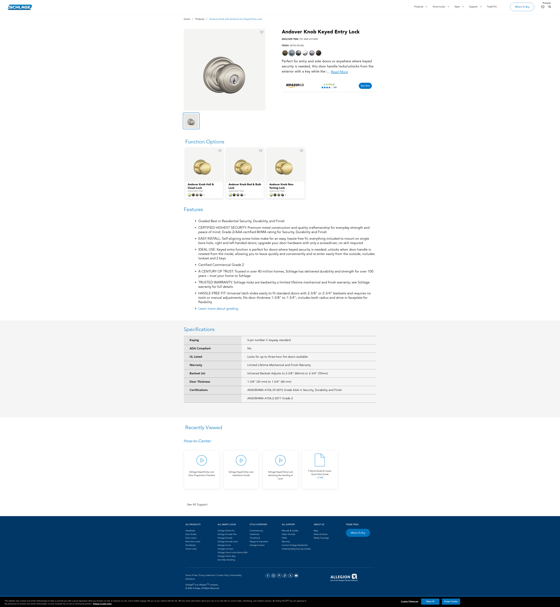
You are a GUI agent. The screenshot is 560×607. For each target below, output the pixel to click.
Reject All (430, 601)
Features (193, 209)
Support (473, 6)
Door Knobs (191, 534)
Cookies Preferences (409, 601)
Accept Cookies (451, 601)
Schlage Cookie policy (102, 603)
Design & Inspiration (259, 541)
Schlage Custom (257, 545)
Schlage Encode (225, 537)
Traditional (254, 534)
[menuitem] (201, 530)
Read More (339, 72)
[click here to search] (550, 7)
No (249, 348)
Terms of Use (192, 575)
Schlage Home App (227, 556)
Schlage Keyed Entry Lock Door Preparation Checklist (202, 473)
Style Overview (258, 524)
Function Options (204, 142)
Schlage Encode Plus (227, 534)
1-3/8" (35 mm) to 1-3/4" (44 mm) (269, 381)
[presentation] (204, 188)
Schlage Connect (225, 548)
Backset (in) (197, 373)
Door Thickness (200, 381)
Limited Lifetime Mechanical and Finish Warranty (279, 365)
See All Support (197, 504)
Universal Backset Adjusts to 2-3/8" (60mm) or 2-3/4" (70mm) (287, 373)
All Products (193, 524)
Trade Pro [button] (492, 6)
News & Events (321, 534)
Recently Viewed (203, 428)
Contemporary (256, 530)
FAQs (284, 537)
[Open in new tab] (344, 577)
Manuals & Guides (290, 530)
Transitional (255, 537)
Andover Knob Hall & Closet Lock (201, 186)
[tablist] (224, 121)
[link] (543, 7)
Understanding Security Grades (296, 548)
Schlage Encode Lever (228, 541)
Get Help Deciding (226, 559)
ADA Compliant (200, 348)
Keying (194, 340)
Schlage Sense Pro (226, 530)
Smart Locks (439, 6)
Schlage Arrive (224, 545)
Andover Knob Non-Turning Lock (281, 186)
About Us (319, 524)
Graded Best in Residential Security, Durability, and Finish (241, 221)
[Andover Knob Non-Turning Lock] (284, 165)
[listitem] (285, 53)
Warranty (196, 365)
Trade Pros (352, 524)
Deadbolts (190, 530)
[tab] (191, 121)
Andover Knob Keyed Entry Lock (321, 32)
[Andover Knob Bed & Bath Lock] (243, 165)
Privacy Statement (207, 575)
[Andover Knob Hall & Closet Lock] (202, 165)
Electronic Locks (193, 541)
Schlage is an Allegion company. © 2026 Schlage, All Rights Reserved (202, 586)
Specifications (199, 329)
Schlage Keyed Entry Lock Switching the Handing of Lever (280, 475)
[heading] (280, 441)
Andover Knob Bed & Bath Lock (245, 186)
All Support (288, 524)
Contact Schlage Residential (294, 545)
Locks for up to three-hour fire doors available (277, 356)
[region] (280, 602)
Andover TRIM (195, 191)
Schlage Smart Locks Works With (233, 552)
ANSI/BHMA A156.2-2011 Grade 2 (270, 398)
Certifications (199, 390)
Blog (316, 530)
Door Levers (191, 537)
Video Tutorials (288, 534)
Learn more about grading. (218, 308)
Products (418, 6)
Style (457, 6)
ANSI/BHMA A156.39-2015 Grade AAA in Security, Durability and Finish (294, 390)
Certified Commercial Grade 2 (221, 265)
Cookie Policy (223, 575)
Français (547, 3)
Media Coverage (321, 537)
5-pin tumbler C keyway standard (269, 340)
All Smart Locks (227, 524)
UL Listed (196, 356)
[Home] (20, 7)
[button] (261, 32)
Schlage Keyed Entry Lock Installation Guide (241, 473)
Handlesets (191, 545)
